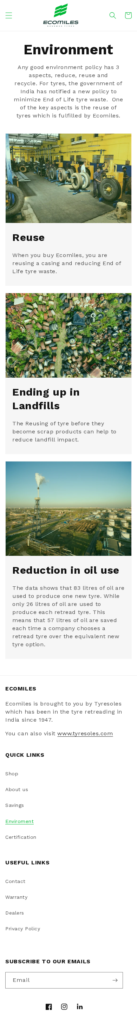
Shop (11, 773)
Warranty (16, 897)
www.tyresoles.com (85, 733)
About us (16, 789)
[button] (9, 15)
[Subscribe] (115, 980)
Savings (14, 805)
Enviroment (19, 821)
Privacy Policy (22, 928)
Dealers (14, 913)
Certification (21, 837)
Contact (15, 881)
